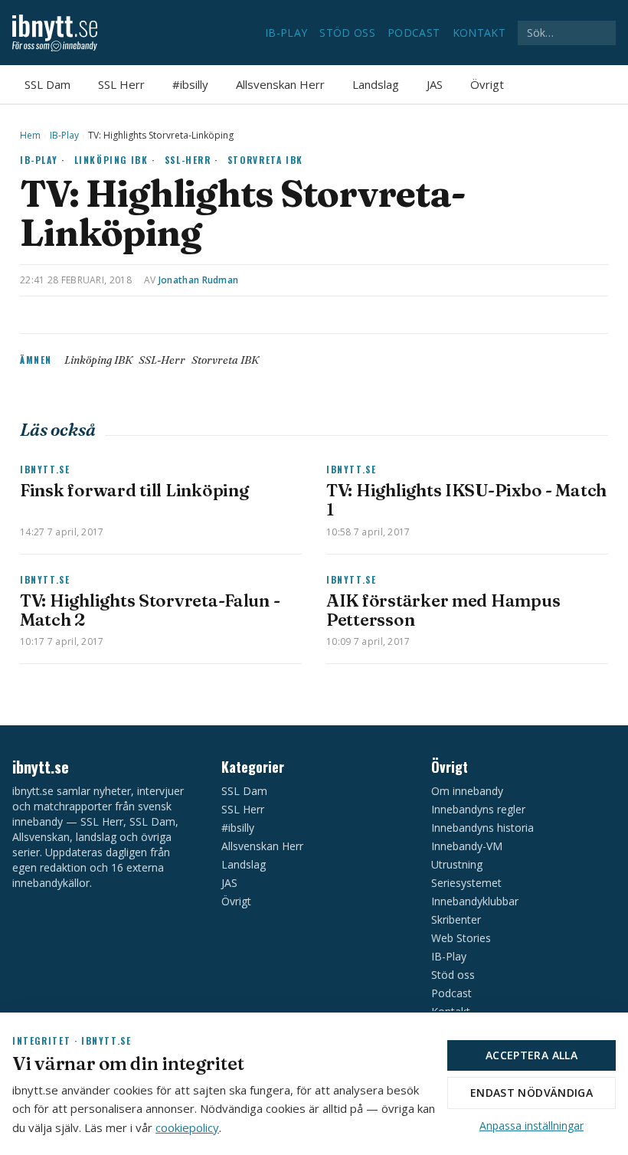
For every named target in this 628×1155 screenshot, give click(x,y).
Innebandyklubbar (474, 901)
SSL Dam (47, 84)
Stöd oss (347, 32)
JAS (435, 84)
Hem (30, 135)
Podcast (414, 32)
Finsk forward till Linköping (134, 490)
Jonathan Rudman (199, 279)
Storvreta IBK (265, 159)
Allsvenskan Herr (280, 84)
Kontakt (479, 32)
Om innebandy (467, 791)
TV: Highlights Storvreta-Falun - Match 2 (150, 610)
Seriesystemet (466, 882)
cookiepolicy (187, 1127)
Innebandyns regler (478, 809)
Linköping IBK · (114, 159)
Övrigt (487, 84)
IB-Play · (42, 159)
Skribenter (456, 919)
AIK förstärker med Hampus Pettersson (443, 610)
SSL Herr (121, 84)
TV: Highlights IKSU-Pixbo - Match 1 (466, 499)
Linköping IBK (98, 360)
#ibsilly (190, 84)
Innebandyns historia (482, 827)
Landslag (375, 84)
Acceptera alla (531, 1055)
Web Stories (461, 938)
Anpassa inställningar (531, 1125)
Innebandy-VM (466, 846)
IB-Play (286, 32)
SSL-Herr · (191, 159)
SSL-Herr (162, 360)
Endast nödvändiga (531, 1092)
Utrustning (456, 864)
